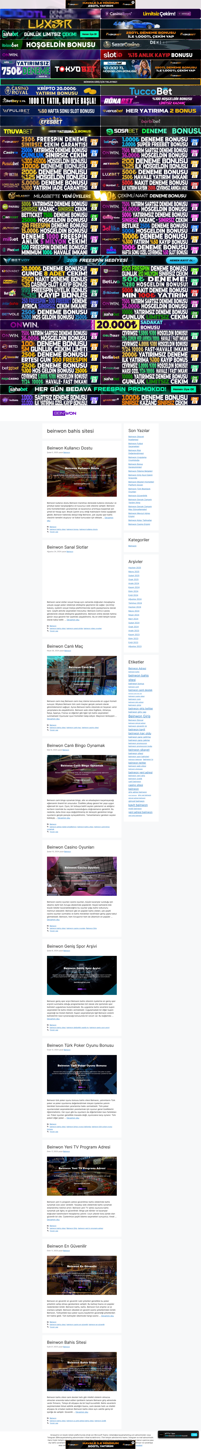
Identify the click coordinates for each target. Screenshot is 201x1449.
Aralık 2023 (133, 631)
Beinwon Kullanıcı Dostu (69, 448)
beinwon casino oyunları (76, 928)
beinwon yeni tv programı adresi (90, 1228)
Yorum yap (54, 532)
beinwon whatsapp (135, 769)
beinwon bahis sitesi (58, 529)
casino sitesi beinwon (135, 786)
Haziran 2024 (134, 607)
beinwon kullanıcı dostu (88, 529)
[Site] (50, 142)
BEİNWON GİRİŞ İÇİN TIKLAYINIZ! (100, 82)
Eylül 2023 (133, 642)
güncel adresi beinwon (136, 798)
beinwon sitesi (135, 753)
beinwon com (134, 699)
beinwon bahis (133, 672)
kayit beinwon (138, 805)
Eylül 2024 (133, 595)
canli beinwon (134, 781)
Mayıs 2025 (133, 571)
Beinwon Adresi (137, 668)
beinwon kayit (136, 729)
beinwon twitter (137, 762)
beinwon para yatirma (139, 737)
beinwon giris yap (137, 712)
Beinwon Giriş (91, 928)
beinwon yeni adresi (140, 772)
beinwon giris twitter (140, 708)
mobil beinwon (135, 808)
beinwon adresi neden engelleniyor (63, 827)
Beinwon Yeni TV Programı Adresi (78, 1146)
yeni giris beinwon (135, 815)
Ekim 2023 (133, 638)
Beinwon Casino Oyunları (70, 847)
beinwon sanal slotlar (75, 628)
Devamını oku (73, 620)
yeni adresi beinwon (140, 812)
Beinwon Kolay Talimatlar (140, 520)
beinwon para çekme (139, 740)
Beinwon (53, 527)
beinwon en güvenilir (97, 1324)
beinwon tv (148, 759)
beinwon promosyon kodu (140, 746)
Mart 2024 (133, 619)
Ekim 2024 (133, 591)
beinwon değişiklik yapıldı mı (78, 1027)
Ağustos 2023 (135, 646)
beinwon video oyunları (93, 628)
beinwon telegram (135, 759)
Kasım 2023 (134, 634)
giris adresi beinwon (137, 792)
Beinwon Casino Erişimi (139, 524)
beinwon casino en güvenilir (77, 1324)
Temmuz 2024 (135, 603)
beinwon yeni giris (136, 775)
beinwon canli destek (140, 690)
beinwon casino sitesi (90, 727)
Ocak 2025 (133, 579)
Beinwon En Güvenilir (67, 1246)
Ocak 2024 (133, 627)
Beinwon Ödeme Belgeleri (140, 471)
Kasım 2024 (134, 587)
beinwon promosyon (137, 743)
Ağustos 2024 (135, 599)
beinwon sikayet (138, 749)
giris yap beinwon (144, 795)
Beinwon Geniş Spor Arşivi (72, 946)
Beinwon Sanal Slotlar (67, 547)
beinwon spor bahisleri (138, 756)
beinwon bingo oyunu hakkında (79, 1127)
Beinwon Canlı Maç (65, 646)
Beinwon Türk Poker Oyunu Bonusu (80, 1045)
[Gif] (100, 196)
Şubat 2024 (133, 623)
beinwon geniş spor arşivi (99, 1027)
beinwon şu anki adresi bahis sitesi (80, 1421)
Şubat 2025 (133, 575)
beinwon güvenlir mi (137, 726)
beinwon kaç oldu (139, 733)
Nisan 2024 (133, 615)
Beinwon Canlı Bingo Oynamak (76, 745)
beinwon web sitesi (137, 766)
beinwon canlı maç (74, 727)
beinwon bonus (73, 529)
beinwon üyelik (100, 1421)
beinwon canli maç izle (135, 693)
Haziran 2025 (134, 568)
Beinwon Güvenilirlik (137, 496)
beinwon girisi (134, 705)
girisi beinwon (132, 795)
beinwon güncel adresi (136, 723)
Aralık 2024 (133, 583)
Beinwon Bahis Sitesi (66, 1342)
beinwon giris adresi (135, 702)
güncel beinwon (136, 801)
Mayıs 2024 (133, 611)
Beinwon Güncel (135, 720)
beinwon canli (133, 687)
